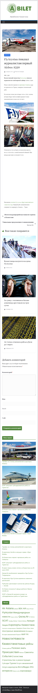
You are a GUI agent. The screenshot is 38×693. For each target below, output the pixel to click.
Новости (7, 55)
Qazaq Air (24, 616)
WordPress (18, 690)
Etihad (28, 608)
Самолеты (29, 652)
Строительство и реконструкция (16, 660)
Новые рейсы (25, 643)
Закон (32, 628)
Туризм (13, 663)
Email (4, 409)
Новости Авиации (19, 71)
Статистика (17, 656)
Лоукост (18, 634)
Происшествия (10, 652)
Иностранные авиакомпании (13, 631)
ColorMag (7, 690)
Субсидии (5, 663)
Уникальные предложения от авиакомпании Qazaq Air (18, 223)
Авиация (30, 621)
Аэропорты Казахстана (21, 625)
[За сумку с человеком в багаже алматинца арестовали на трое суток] (19, 276)
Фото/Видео (23, 667)
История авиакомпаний (9, 634)
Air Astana (8, 608)
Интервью (29, 631)
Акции (5, 625)
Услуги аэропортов (10, 667)
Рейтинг (21, 652)
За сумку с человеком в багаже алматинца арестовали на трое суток (16, 303)
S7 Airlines (32, 617)
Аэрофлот (19, 628)
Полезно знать (18, 648)
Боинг (25, 628)
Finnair (32, 608)
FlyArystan (23, 78)
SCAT (5, 620)
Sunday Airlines (13, 621)
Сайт (4, 418)
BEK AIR (22, 608)
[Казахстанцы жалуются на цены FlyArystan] (19, 237)
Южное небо (16, 671)
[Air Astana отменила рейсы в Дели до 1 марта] (19, 318)
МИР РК (24, 634)
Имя (3, 399)
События (6, 656)
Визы (28, 628)
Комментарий (7, 372)
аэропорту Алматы (24, 85)
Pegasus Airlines (14, 617)
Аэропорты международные (9, 628)
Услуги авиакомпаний (24, 663)
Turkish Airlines (22, 621)
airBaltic (16, 608)
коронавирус (26, 671)
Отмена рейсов (6, 648)
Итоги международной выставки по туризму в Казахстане (19, 216)
